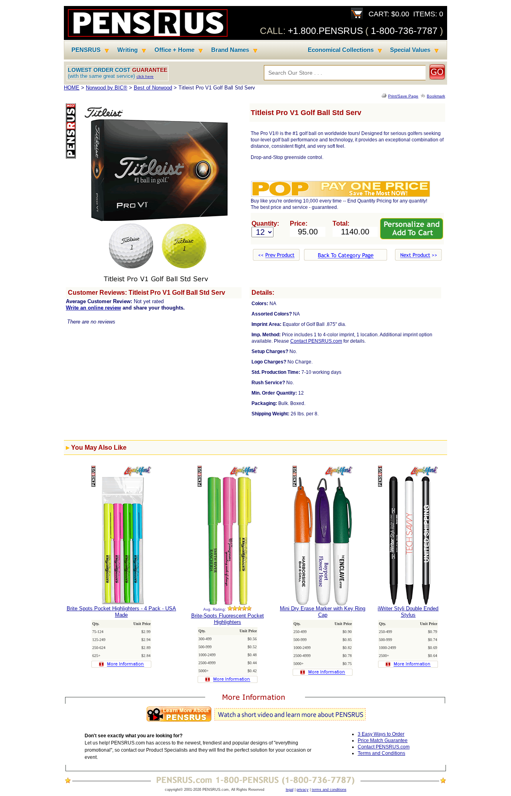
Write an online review (93, 308)
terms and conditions (329, 790)
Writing (127, 50)
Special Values (410, 50)
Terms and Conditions (381, 753)
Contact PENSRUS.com (316, 341)
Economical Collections (341, 50)
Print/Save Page (403, 96)
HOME (71, 88)
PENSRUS (86, 50)
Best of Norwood (153, 88)
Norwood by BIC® (106, 88)
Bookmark (436, 96)
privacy (303, 790)
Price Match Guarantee (383, 740)
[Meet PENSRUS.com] (255, 722)
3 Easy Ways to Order (381, 734)
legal (289, 790)
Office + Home (174, 50)
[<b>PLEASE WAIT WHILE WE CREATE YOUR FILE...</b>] (385, 96)
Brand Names (230, 50)
